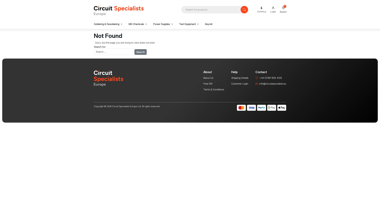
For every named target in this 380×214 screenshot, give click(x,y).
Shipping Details (239, 77)
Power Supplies (161, 24)
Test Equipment (187, 24)
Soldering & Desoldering (106, 24)
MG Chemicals (136, 24)
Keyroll (208, 24)
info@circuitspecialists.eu (272, 83)
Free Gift (207, 83)
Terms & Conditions (213, 89)
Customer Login (239, 83)
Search (140, 52)
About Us (208, 77)
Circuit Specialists (119, 11)
